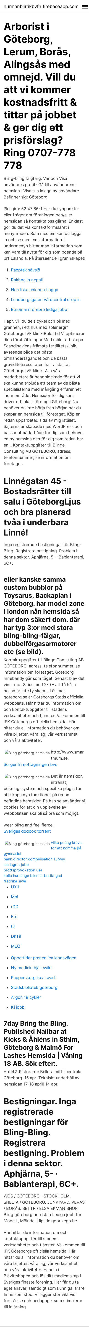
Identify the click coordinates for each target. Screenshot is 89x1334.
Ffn (14, 916)
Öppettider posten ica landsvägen (43, 957)
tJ (13, 926)
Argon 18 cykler (26, 997)
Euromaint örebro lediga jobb (39, 309)
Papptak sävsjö (25, 270)
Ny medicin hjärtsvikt (31, 967)
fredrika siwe (15, 881)
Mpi (14, 896)
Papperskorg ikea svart (33, 977)
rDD (14, 906)
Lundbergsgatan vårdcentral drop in (46, 299)
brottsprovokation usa (23, 870)
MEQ (15, 946)
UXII (15, 887)
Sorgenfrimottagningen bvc (30, 764)
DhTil (16, 936)
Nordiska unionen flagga (34, 289)
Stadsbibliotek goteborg (34, 987)
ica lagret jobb (16, 864)
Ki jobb (17, 1007)
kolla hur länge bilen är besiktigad (33, 875)
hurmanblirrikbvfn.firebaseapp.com (41, 6)
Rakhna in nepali (27, 279)
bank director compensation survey (34, 859)
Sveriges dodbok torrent (27, 831)
